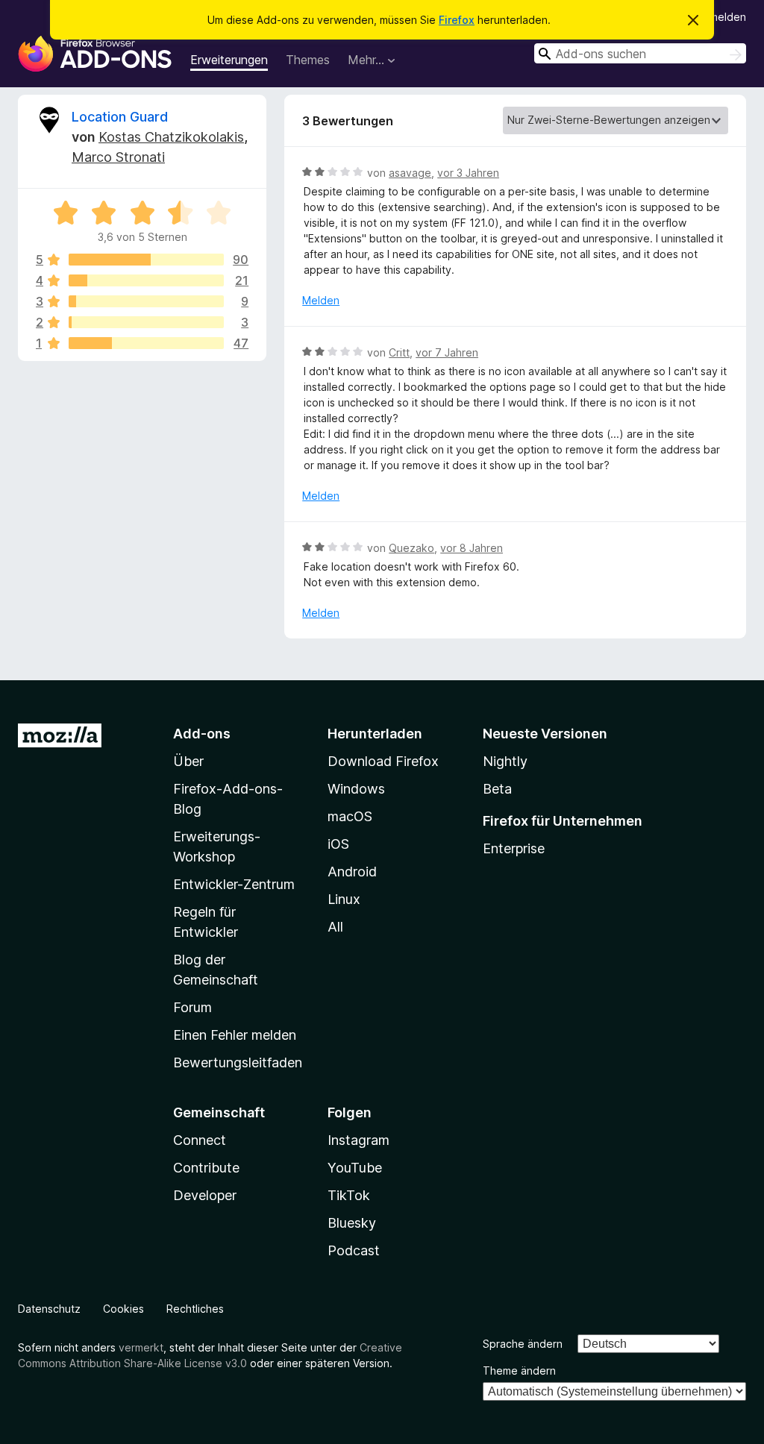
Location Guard (120, 117)
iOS (338, 844)
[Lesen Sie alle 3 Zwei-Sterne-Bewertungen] (146, 322)
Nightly (505, 761)
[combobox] (640, 53)
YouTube (355, 1167)
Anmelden (721, 16)
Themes (308, 59)
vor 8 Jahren (471, 548)
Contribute (206, 1167)
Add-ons (202, 733)
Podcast (354, 1250)
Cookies (123, 1308)
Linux (344, 899)
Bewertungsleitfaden (237, 1062)
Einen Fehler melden (234, 1035)
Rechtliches (195, 1308)
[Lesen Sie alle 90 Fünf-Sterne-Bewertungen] (146, 260)
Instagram (358, 1140)
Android (352, 871)
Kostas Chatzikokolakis (171, 137)
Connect (199, 1140)
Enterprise (514, 848)
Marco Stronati (118, 157)
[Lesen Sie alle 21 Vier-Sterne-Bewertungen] (146, 280)
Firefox (457, 19)
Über (188, 761)
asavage (410, 172)
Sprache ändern (523, 1343)
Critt (399, 352)
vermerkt (141, 1347)
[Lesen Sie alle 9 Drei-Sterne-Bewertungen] (146, 301)
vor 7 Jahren (447, 352)
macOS (350, 816)
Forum (192, 1007)
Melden (320, 300)
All (335, 927)
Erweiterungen (229, 59)
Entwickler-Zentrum (234, 884)
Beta (497, 789)
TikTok (349, 1195)
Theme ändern (519, 1370)
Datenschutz (49, 1308)
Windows (356, 789)
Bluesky (352, 1223)
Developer (205, 1195)
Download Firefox (383, 761)
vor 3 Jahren (468, 172)
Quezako (411, 548)
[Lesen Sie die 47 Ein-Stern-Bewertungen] (146, 343)
